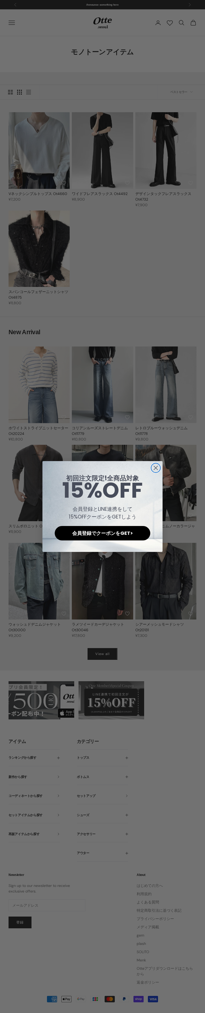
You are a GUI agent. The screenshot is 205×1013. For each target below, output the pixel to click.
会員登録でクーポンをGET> (102, 533)
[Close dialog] (155, 468)
